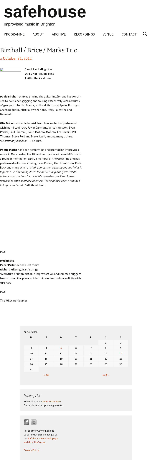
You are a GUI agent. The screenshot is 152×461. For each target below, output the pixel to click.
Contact (129, 34)
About (38, 34)
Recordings (84, 34)
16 (120, 353)
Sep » (106, 374)
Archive (59, 34)
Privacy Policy (31, 450)
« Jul (46, 374)
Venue (108, 34)
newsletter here (52, 401)
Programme (14, 34)
